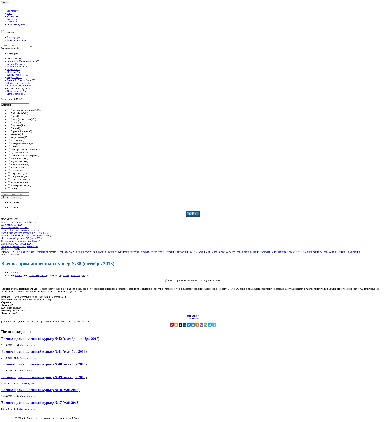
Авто (15, 116)
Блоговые (18, 125)
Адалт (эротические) (23, 119)
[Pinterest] (172, 325)
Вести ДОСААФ (65, 252)
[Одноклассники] (197, 325)
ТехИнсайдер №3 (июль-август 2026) (20, 230)
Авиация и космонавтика (32, 252)
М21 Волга (211, 252)
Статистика (13, 16)
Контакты (12, 19)
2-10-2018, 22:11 (37, 275)
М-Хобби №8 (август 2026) (15, 227)
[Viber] (201, 325)
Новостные (18, 167)
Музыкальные (19, 161)
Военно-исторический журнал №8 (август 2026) (26, 235)
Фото (15, 188)
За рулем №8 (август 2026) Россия (18, 222)
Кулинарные (19, 152)
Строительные (20, 179)
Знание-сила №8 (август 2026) (16, 243)
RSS (9, 13)
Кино (15, 146)
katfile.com (193, 318)
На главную (13, 10)
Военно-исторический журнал (90, 252)
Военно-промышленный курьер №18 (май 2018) (40, 390)
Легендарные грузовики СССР (179, 252)
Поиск (274, 252)
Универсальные (21, 185)
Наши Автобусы (261, 252)
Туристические (20, 182)
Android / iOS (19, 113)
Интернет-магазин (22, 143)
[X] (180, 325)
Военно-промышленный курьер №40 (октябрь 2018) (44, 364)
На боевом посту (226, 252)
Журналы (64, 275)
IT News (14, 252)
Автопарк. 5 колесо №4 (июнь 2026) (19, 246)
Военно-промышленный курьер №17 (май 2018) (40, 403)
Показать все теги (10, 254)
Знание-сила (155, 252)
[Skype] (210, 325)
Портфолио (18, 170)
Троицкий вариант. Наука (315, 252)
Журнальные (19, 137)
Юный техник (353, 252)
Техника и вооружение (289, 252)
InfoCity (5, 252)
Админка (12, 21)
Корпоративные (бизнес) (25, 149)
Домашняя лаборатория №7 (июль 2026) (21, 238)
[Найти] (31, 46)
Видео (15, 128)
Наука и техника (243, 252)
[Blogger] (176, 325)
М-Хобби (200, 252)
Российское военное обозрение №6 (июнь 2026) (25, 233)
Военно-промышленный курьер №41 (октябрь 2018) (44, 351)
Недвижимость (20, 164)
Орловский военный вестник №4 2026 (21, 241)
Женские (17, 134)
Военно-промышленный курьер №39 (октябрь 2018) (44, 377)
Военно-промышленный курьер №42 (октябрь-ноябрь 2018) (50, 339)
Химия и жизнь (337, 252)
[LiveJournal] (184, 325)
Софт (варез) (19, 173)
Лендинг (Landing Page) (25, 155)
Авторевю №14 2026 (11, 224)
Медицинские (19, 158)
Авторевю (51, 252)
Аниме (16, 122)
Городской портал (21, 131)
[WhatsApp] (205, 325)
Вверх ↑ (77, 418)
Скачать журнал (28, 345)
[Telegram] (214, 325)
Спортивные (19, 176)
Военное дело (78, 275)
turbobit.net (193, 316)
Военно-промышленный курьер (122, 252)
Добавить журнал (16, 24)
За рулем (144, 252)
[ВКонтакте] (189, 325)
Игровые (17, 140)
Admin (18, 275)
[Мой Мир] (193, 325)
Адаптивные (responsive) (26, 110)
